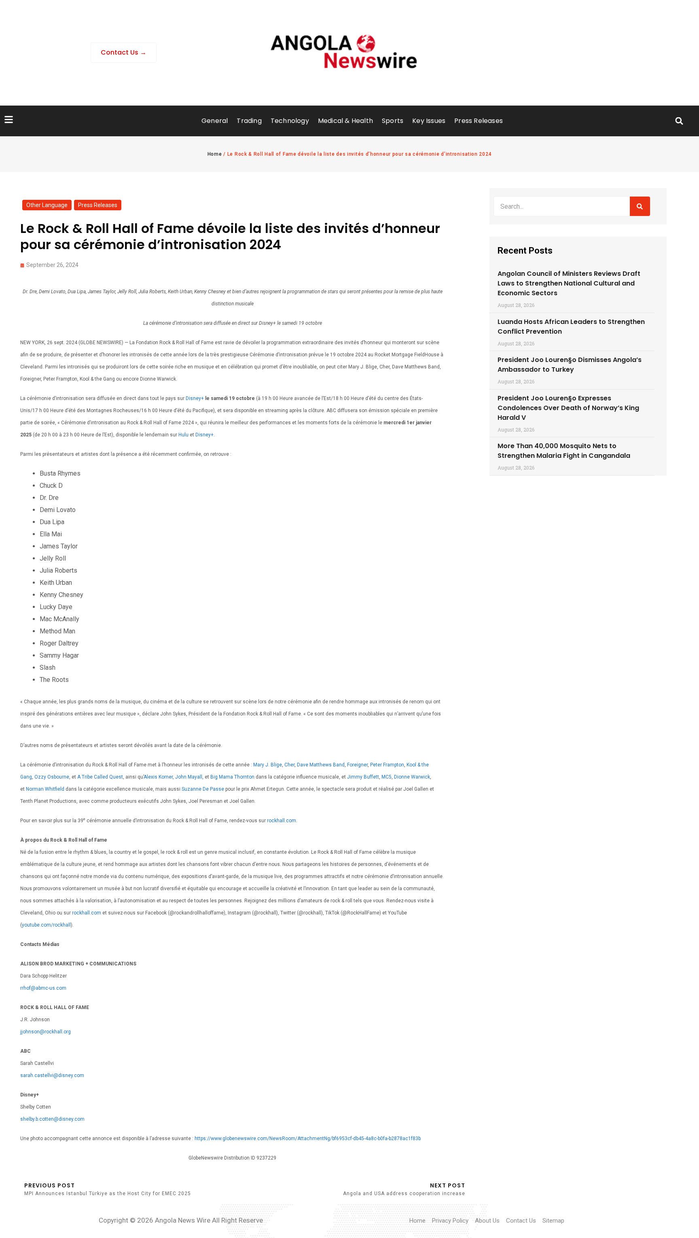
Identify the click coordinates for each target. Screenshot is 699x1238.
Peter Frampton (387, 765)
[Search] (640, 206)
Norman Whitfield (45, 789)
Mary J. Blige (267, 765)
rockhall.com (281, 820)
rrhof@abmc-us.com (43, 988)
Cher (289, 765)
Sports (392, 120)
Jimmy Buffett (363, 777)
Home (215, 154)
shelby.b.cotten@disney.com (52, 1119)
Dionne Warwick (412, 777)
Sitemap (553, 1220)
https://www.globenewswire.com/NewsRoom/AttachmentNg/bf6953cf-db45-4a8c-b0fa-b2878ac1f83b (308, 1138)
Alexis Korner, (159, 777)
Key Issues (428, 120)
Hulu (183, 435)
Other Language (47, 205)
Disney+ (195, 398)
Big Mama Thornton (232, 777)
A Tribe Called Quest (100, 777)
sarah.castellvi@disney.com (52, 1075)
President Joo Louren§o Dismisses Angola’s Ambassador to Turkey (570, 364)
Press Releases (478, 120)
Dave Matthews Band (321, 765)
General (214, 120)
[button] (679, 121)
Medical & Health (345, 120)
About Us (487, 1220)
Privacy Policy (450, 1220)
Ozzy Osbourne (51, 777)
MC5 (386, 777)
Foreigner (357, 765)
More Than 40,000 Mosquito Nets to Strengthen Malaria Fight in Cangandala (564, 450)
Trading (249, 120)
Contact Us (521, 1220)
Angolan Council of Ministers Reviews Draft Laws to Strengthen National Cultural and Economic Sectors (569, 283)
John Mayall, (189, 777)
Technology (290, 120)
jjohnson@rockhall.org (45, 1032)
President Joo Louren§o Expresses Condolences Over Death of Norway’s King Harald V (568, 408)
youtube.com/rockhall (46, 925)
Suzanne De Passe (203, 789)
